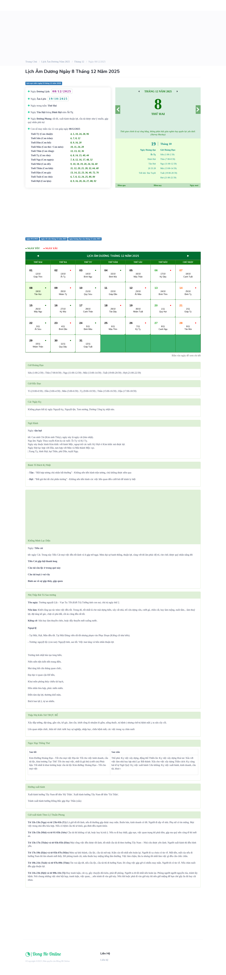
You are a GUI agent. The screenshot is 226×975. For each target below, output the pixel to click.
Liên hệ (104, 960)
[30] (177, 91)
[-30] (138, 91)
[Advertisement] (113, 212)
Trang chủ (31, 61)
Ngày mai (194, 185)
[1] (198, 109)
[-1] (117, 109)
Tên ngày (33, 602)
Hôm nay (158, 185)
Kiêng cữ (32, 620)
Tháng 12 (79, 61)
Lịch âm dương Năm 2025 (55, 61)
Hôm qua (122, 185)
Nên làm (32, 610)
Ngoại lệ (32, 628)
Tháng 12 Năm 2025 (158, 91)
